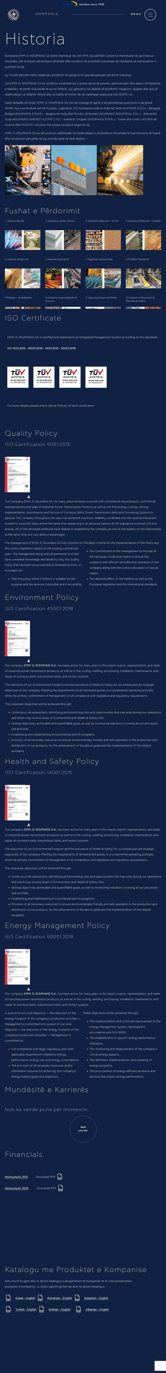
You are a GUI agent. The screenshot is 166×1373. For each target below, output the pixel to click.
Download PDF (46, 1177)
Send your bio (83, 1129)
